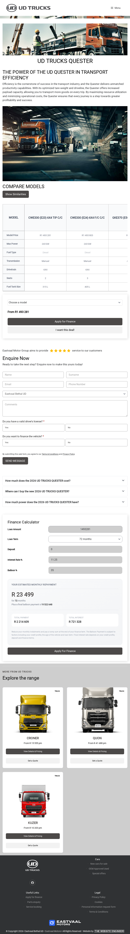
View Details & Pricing (33, 751)
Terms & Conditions (50, 454)
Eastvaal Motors (53, 931)
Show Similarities (15, 194)
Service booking (34, 907)
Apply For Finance (65, 651)
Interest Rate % (15, 560)
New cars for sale (98, 863)
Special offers (99, 873)
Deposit (11, 549)
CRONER (33, 738)
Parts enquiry (33, 902)
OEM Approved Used (99, 868)
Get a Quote (33, 761)
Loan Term (13, 539)
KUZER (33, 823)
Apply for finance (34, 897)
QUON (97, 738)
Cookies (98, 902)
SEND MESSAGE (15, 460)
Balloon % (12, 570)
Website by (103, 931)
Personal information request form (99, 907)
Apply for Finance (65, 321)
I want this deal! (65, 329)
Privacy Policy (69, 454)
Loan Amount (14, 529)
